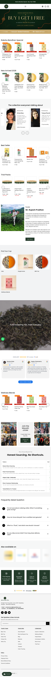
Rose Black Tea (43, 406)
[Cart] (48, 6)
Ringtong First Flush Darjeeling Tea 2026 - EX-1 (43, 86)
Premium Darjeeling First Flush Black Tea (6, 161)
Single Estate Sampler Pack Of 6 (19, 190)
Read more (30, 371)
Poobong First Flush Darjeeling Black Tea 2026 (31, 86)
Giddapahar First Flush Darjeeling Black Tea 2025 (6, 56)
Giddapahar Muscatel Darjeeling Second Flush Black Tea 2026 (6, 88)
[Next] (47, 51)
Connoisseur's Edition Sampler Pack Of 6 (6, 190)
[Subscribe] (47, 623)
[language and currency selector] (43, 6)
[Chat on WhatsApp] (3, 339)
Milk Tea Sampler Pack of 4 (43, 189)
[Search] (45, 6)
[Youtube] (9, 612)
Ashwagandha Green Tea (43, 55)
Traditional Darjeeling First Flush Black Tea (43, 161)
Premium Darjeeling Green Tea (19, 56)
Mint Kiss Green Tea (31, 407)
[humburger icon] (25, 6)
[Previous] (3, 51)
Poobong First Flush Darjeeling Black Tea (19, 161)
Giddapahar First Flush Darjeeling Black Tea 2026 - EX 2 (19, 87)
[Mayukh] (10, 6)
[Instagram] (5, 612)
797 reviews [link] (28, 590)
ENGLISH (13, 673)
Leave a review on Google (25, 381)
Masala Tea (30, 159)
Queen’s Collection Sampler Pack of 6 (31, 191)
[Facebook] (2, 612)
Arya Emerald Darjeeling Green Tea (31, 56)
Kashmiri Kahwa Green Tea (19, 407)
